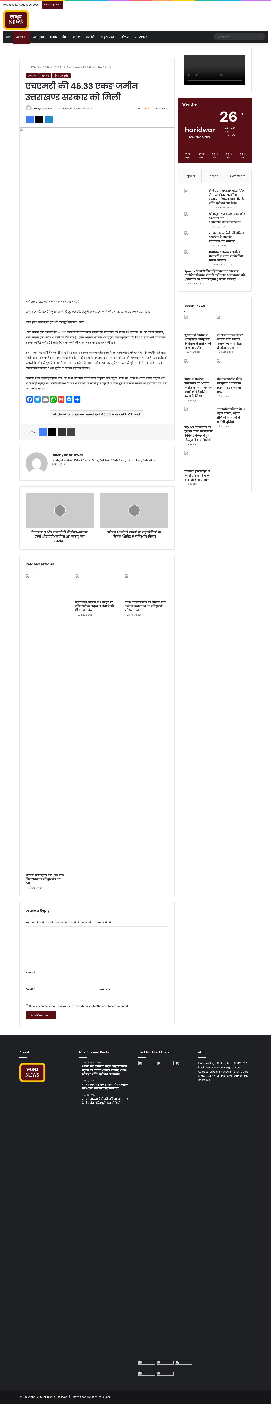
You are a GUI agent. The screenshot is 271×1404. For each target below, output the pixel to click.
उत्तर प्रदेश (38, 36)
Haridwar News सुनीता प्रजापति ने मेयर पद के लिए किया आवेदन (226, 256)
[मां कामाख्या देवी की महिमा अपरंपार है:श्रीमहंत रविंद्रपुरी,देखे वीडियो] (195, 238)
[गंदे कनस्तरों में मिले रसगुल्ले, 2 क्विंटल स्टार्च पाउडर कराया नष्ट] (231, 367)
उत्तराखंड (20, 36)
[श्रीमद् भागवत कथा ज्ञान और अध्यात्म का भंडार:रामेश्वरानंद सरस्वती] (195, 219)
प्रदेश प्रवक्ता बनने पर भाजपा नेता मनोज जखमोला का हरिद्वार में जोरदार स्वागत (145, 606)
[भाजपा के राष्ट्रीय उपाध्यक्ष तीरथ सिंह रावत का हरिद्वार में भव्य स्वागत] (47, 723)
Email (30, 989)
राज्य (8, 36)
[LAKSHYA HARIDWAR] (16, 20)
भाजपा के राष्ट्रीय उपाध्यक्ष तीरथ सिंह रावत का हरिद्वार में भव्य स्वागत (45, 879)
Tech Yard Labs (101, 1396)
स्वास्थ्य (76, 36)
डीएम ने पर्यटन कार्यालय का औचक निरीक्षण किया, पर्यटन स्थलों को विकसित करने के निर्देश (198, 387)
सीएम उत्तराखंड (61, 75)
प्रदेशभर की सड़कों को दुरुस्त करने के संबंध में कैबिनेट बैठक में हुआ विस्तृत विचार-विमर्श (198, 433)
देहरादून (45, 75)
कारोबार (53, 36)
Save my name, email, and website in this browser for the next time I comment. (79, 1006)
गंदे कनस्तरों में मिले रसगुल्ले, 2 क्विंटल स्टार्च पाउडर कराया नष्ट (229, 385)
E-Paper (141, 36)
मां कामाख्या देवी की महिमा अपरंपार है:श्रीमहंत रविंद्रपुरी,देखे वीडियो (226, 237)
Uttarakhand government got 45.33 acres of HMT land (97, 414)
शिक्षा (64, 36)
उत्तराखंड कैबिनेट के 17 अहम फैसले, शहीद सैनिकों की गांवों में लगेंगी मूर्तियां (231, 415)
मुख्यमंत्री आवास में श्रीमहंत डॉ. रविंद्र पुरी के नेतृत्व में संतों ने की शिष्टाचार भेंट (94, 606)
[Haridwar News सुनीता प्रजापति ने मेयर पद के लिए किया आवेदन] (195, 257)
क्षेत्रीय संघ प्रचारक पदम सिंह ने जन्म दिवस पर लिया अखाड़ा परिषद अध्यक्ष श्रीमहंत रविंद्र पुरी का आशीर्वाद (227, 197)
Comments (237, 176)
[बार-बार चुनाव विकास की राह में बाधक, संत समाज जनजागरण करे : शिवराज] (165, 1376)
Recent (213, 176)
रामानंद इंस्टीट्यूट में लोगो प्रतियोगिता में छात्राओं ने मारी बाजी (197, 475)
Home (32, 66)
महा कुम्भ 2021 (107, 36)
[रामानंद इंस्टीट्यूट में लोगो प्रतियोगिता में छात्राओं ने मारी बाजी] (198, 459)
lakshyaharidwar (42, 108)
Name (30, 972)
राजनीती (90, 36)
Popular (190, 176)
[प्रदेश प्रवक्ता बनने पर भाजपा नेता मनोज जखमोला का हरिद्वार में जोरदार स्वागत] (146, 586)
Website (105, 989)
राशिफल (125, 36)
